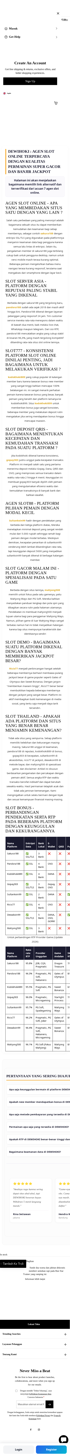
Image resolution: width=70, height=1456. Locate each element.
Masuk (13, 28)
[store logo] (37, 11)
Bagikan (30, 1261)
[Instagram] (39, 1430)
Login (18, 1449)
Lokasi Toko (34, 1324)
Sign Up (30, 81)
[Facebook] (31, 1430)
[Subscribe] (49, 1404)
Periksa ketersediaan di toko (14, 1264)
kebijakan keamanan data (40, 1394)
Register (51, 1449)
